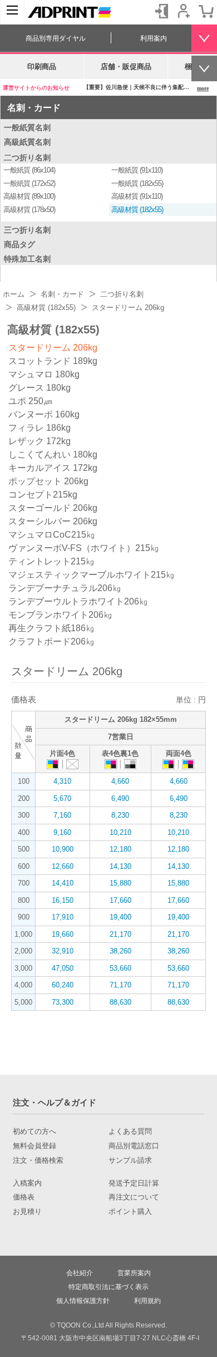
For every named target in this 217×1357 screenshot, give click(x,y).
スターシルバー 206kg (52, 521)
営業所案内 (134, 1273)
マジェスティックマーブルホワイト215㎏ (91, 574)
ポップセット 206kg (48, 481)
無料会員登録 (34, 1146)
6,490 (120, 798)
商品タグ (19, 244)
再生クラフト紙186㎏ (51, 628)
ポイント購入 (130, 1212)
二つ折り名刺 (27, 157)
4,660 (120, 781)
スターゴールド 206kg (52, 508)
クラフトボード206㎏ (51, 641)
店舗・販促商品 (126, 66)
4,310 (62, 781)
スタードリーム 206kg (52, 347)
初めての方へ (34, 1131)
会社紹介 (79, 1273)
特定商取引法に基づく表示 (108, 1287)
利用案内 (153, 38)
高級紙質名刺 (27, 141)
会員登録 (183, 11)
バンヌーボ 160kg (44, 414)
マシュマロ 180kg (44, 374)
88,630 (120, 1002)
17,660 (120, 900)
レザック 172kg (39, 441)
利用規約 (147, 1301)
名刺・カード (34, 107)
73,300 (62, 1002)
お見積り (27, 1212)
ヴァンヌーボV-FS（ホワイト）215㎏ (83, 548)
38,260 (120, 951)
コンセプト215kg (42, 494)
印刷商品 (41, 66)
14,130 (120, 866)
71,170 (120, 985)
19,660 (62, 934)
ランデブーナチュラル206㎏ (64, 588)
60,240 (62, 985)
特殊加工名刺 (27, 258)
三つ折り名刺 (27, 229)
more (203, 88)
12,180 (120, 849)
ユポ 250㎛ (30, 401)
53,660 (120, 968)
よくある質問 (130, 1131)
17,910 (62, 917)
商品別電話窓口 (133, 1146)
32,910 (62, 951)
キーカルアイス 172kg (52, 468)
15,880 (120, 883)
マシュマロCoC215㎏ (51, 534)
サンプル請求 (130, 1160)
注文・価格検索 (38, 1160)
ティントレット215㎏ (51, 561)
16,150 (62, 900)
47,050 (62, 968)
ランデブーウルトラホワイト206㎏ (78, 601)
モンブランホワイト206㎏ (60, 615)
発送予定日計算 (133, 1183)
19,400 (120, 917)
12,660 (62, 866)
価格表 (23, 1197)
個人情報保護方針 (83, 1301)
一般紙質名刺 (27, 127)
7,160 (62, 815)
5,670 (62, 798)
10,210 (120, 832)
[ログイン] (161, 11)
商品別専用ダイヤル (56, 38)
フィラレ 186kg (39, 427)
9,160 (62, 832)
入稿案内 (27, 1183)
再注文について (133, 1197)
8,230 (120, 815)
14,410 (62, 883)
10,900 (62, 849)
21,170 (120, 934)
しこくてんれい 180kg (52, 454)
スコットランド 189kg (52, 361)
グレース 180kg (39, 387)
